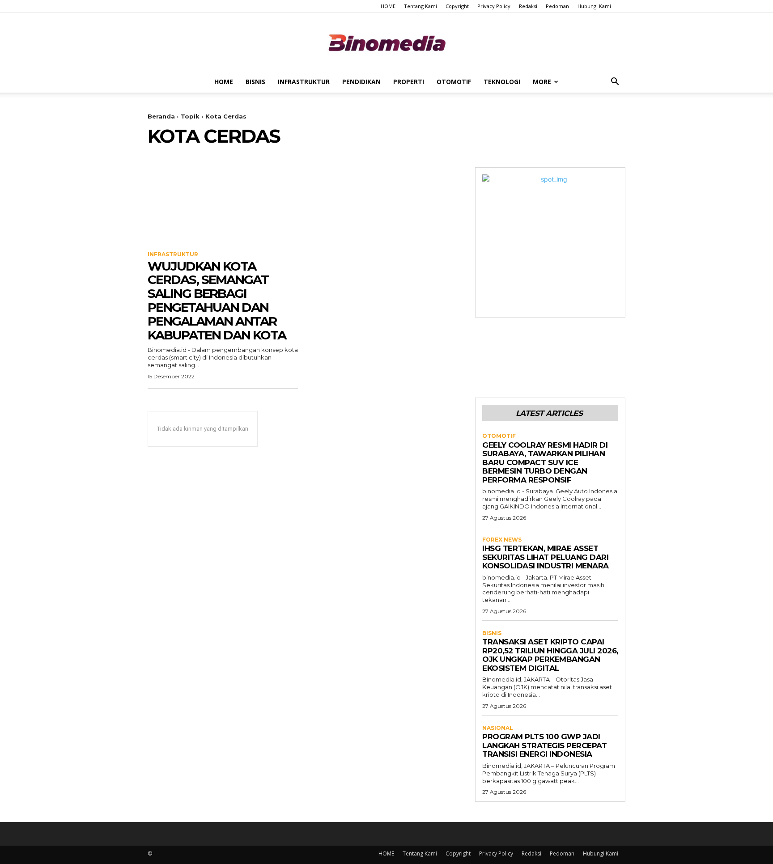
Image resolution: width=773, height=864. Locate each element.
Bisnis (255, 81)
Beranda (161, 116)
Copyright (457, 6)
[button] (614, 82)
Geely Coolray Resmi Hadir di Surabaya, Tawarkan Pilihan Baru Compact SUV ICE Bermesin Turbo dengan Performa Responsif (544, 462)
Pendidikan (361, 81)
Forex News (502, 540)
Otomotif (454, 81)
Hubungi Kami (594, 6)
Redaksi (528, 6)
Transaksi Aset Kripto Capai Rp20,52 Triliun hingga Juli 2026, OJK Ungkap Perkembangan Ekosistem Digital (550, 655)
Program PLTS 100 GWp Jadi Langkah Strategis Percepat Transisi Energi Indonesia (544, 745)
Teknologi (502, 81)
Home (223, 81)
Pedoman (557, 6)
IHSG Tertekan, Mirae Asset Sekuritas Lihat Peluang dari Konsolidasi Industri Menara (545, 557)
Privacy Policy (493, 6)
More (542, 81)
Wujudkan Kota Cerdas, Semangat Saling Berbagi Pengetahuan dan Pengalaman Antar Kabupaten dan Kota (217, 300)
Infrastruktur (304, 81)
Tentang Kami (420, 6)
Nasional (497, 728)
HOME (388, 6)
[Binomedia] (386, 42)
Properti (408, 81)
